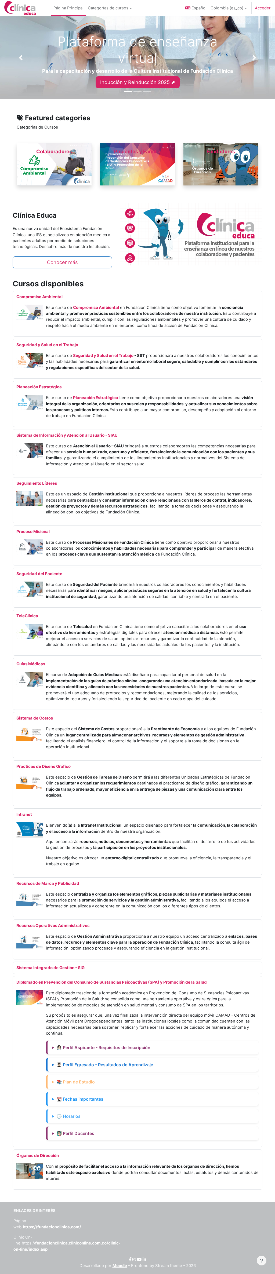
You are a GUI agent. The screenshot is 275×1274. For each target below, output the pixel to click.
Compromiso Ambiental (39, 296)
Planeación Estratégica (39, 386)
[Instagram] (134, 1259)
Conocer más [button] (62, 262)
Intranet (24, 814)
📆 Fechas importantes (79, 1099)
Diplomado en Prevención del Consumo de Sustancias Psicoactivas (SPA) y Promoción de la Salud (111, 982)
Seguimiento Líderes (36, 483)
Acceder (263, 8)
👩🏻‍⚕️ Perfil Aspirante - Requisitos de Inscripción (103, 1047)
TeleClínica (27, 615)
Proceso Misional (33, 531)
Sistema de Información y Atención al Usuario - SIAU (67, 435)
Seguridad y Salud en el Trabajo (47, 344)
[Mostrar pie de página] (261, 1260)
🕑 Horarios (68, 1116)
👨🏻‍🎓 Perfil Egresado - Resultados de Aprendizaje (104, 1064)
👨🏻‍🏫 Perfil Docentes (75, 1133)
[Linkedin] (144, 1259)
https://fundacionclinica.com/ (52, 1227)
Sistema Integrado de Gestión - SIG (50, 967)
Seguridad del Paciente (39, 573)
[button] (216, 8)
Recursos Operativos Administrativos (52, 925)
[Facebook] (130, 1259)
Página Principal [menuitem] (68, 8)
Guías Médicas (30, 663)
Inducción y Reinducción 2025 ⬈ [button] (137, 82)
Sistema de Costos (34, 718)
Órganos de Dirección (37, 1155)
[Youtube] (139, 1259)
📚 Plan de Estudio (75, 1082)
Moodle (120, 1265)
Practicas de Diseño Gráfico (43, 766)
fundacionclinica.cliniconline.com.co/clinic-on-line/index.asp (67, 1246)
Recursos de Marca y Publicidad (47, 883)
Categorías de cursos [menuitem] (108, 8)
